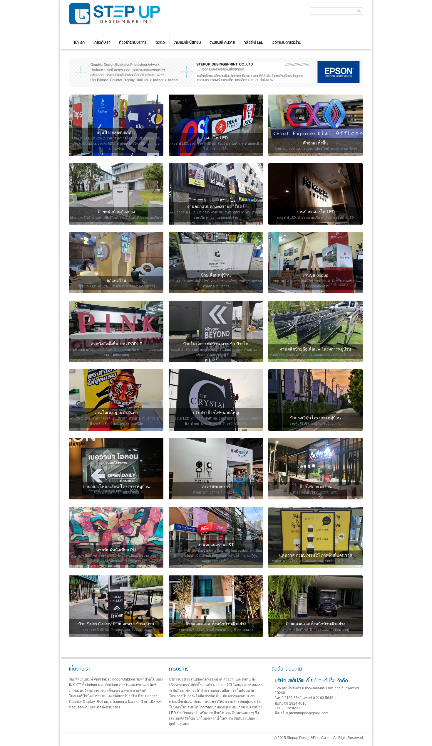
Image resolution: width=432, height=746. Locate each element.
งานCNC (98, 138)
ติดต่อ (160, 42)
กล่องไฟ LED (253, 42)
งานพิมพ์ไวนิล (299, 423)
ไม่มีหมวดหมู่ (120, 355)
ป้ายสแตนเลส (120, 423)
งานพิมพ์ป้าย (106, 143)
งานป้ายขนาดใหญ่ (147, 138)
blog (73, 217)
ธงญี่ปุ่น (316, 423)
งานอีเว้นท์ (127, 217)
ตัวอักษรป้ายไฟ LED (131, 143)
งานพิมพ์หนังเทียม (187, 42)
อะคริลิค (222, 149)
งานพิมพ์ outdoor (84, 143)
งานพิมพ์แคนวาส (222, 42)
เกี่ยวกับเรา (101, 42)
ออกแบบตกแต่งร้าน (286, 42)
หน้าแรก (79, 42)
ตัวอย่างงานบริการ (133, 42)
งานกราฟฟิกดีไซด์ (120, 138)
